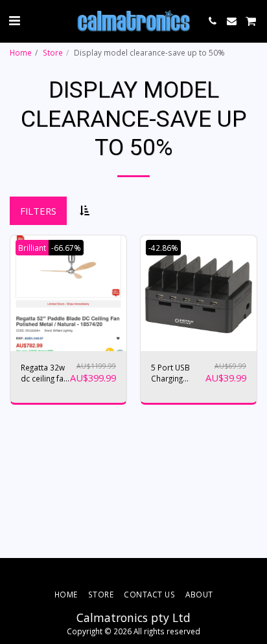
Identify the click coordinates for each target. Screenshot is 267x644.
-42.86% (163, 247)
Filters (38, 210)
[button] (14, 20)
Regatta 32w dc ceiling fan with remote (44, 373)
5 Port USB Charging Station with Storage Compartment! (178, 373)
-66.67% (66, 247)
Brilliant (32, 247)
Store (53, 52)
